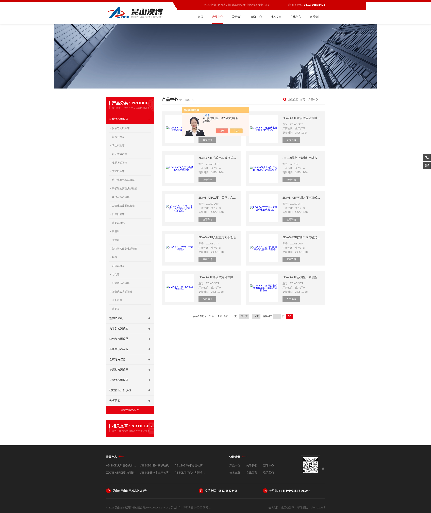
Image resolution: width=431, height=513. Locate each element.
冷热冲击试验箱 (121, 283)
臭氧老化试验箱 (121, 128)
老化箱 (116, 274)
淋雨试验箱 (118, 265)
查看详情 (207, 140)
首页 (200, 16)
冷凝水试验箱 (119, 162)
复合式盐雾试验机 (122, 291)
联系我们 (315, 16)
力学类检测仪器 (118, 328)
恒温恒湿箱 (118, 214)
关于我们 (237, 16)
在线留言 (295, 16)
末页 (256, 316)
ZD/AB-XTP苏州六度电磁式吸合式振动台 (302, 197)
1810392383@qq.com (296, 490)
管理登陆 (302, 507)
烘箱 (114, 257)
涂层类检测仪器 (118, 369)
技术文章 (276, 16)
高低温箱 (117, 300)
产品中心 (217, 16)
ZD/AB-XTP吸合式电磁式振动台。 (218, 277)
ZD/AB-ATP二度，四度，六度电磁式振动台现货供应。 (218, 197)
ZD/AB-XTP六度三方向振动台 (217, 237)
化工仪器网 (287, 507)
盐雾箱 (116, 308)
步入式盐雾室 (119, 154)
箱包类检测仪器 (118, 338)
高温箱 (116, 240)
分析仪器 (114, 400)
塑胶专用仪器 (117, 359)
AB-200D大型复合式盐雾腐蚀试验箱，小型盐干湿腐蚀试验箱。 (122, 465)
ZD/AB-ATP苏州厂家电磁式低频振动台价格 (302, 237)
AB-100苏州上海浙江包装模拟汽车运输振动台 (302, 157)
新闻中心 (256, 16)
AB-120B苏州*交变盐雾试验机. (190, 465)
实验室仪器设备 (118, 349)
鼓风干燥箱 (118, 136)
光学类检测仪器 (118, 379)
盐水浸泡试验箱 (121, 197)
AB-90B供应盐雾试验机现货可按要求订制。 (156, 465)
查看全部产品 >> (130, 409)
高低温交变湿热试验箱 (124, 188)
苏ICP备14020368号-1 (197, 507)
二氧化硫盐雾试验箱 (123, 205)
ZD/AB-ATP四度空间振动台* (122, 472)
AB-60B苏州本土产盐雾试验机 (156, 472)
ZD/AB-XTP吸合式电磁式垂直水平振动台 (302, 118)
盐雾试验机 (118, 222)
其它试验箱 (118, 171)
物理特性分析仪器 (120, 390)
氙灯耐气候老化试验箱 (124, 248)
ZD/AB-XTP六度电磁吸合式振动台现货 (218, 157)
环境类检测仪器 (118, 119)
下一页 (244, 316)
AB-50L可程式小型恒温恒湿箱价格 (190, 472)
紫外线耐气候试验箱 (123, 179)
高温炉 (116, 231)
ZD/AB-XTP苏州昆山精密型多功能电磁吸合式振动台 (302, 277)
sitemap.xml (318, 507)
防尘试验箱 (118, 145)
